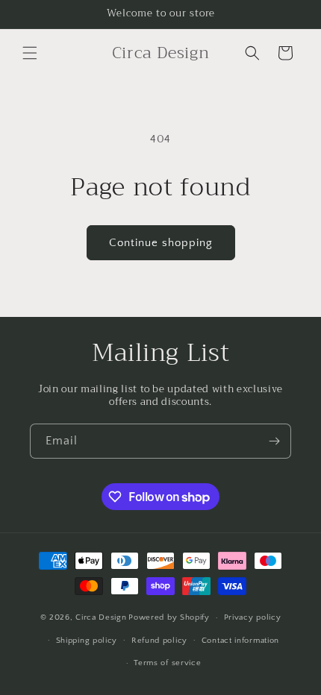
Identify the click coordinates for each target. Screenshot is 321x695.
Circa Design (100, 617)
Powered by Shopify (169, 617)
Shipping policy (87, 640)
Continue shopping (161, 242)
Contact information (240, 640)
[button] (29, 53)
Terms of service (167, 662)
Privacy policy (252, 617)
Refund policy (159, 640)
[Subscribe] (274, 441)
